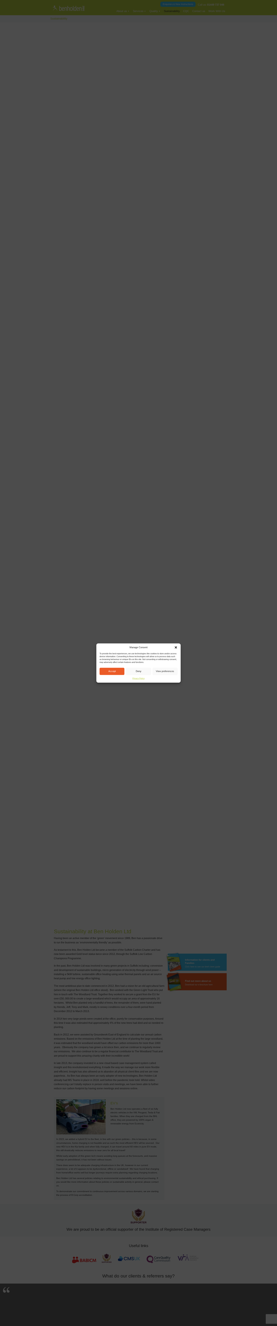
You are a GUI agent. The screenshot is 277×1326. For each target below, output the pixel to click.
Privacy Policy (138, 678)
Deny (138, 671)
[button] (175, 647)
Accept (112, 671)
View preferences (165, 671)
